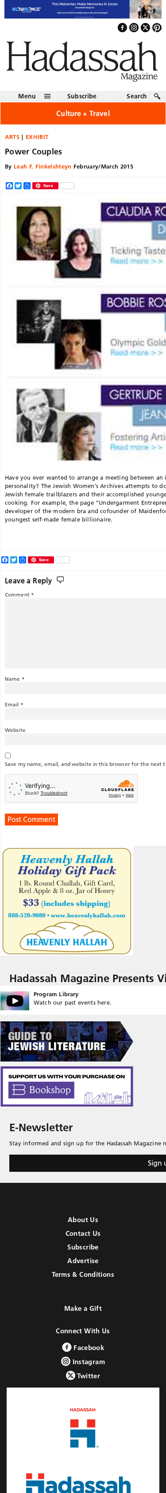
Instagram (87, 1362)
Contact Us (83, 1234)
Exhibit (37, 137)
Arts (12, 137)
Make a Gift (83, 1309)
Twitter (87, 1376)
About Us (83, 1220)
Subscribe (82, 97)
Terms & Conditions (83, 1275)
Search (137, 97)
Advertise (82, 1261)
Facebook (88, 1348)
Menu (27, 97)
